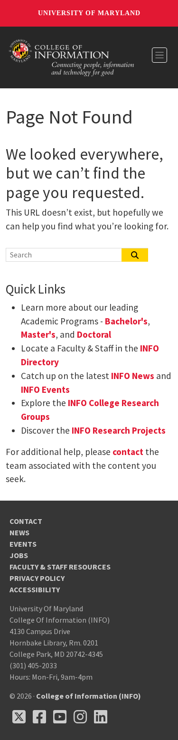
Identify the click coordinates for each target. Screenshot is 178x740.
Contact (25, 521)
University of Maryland (89, 13)
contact (127, 451)
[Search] (135, 255)
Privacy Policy (37, 578)
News (19, 532)
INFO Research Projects (119, 430)
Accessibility (34, 589)
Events (23, 544)
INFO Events (45, 389)
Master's (38, 334)
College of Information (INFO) (88, 696)
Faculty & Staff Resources (60, 566)
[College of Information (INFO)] (72, 56)
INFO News (132, 375)
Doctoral (94, 334)
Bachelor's (126, 321)
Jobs (18, 555)
